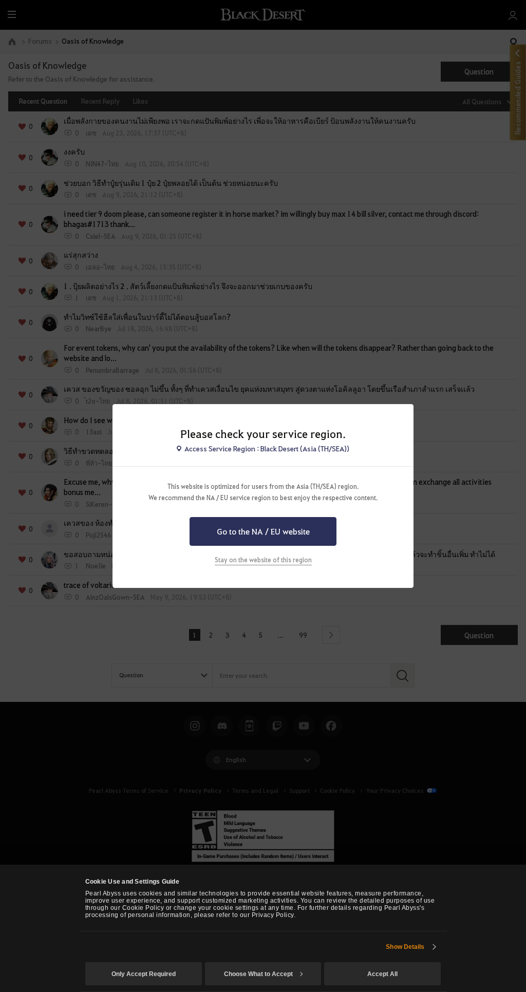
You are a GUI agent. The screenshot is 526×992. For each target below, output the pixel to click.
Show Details (405, 946)
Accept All (382, 974)
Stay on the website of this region (263, 560)
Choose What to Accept (258, 974)
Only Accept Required (143, 974)
